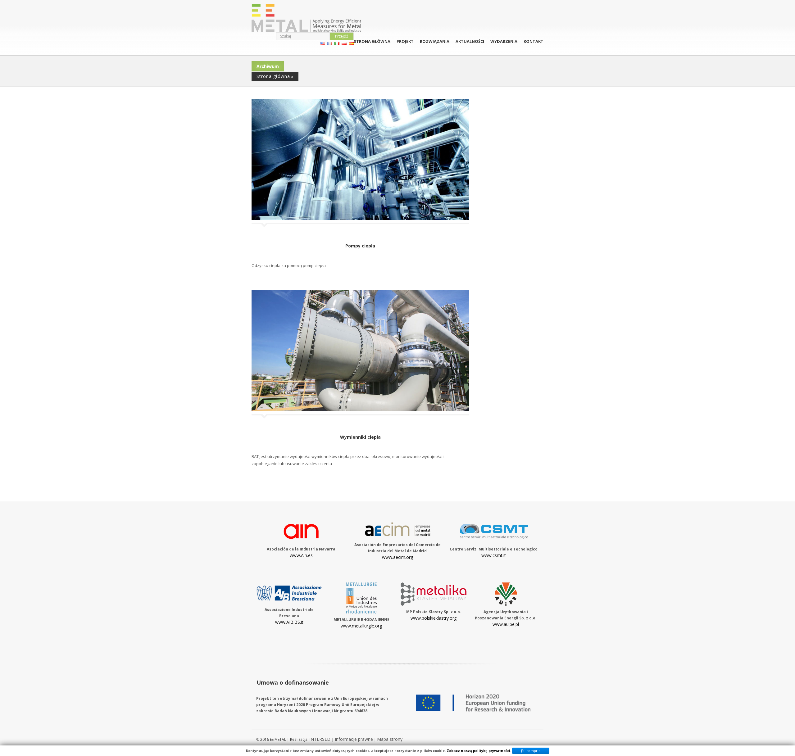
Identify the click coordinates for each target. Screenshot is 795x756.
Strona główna (372, 41)
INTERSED (320, 739)
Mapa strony (389, 739)
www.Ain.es (301, 555)
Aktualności (470, 41)
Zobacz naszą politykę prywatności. (479, 750)
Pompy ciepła (360, 246)
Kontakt (533, 41)
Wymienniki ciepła (360, 437)
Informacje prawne (354, 739)
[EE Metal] (306, 18)
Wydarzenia (503, 41)
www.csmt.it (493, 555)
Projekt (405, 41)
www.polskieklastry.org (434, 618)
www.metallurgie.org (361, 626)
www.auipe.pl (506, 624)
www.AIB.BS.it (289, 622)
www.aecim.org (397, 557)
